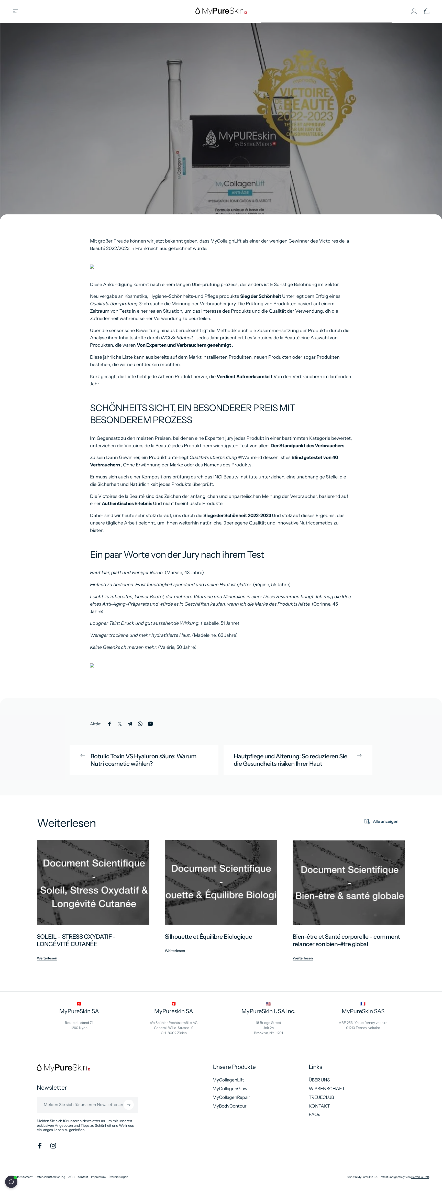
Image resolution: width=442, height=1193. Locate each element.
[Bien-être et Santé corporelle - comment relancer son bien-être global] (349, 882)
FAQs (314, 1114)
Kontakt (83, 1177)
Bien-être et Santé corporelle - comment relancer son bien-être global (346, 940)
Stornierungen (118, 1177)
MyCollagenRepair (231, 1097)
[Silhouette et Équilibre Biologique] (221, 882)
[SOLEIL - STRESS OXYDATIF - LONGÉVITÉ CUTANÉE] (93, 882)
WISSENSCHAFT (327, 1088)
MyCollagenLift (228, 1079)
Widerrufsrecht (22, 1177)
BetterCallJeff (420, 1177)
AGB (71, 1177)
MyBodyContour (230, 1106)
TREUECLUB (321, 1097)
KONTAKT (319, 1106)
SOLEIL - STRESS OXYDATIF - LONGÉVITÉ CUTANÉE (76, 940)
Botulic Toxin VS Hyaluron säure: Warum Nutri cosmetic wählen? (143, 759)
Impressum (98, 1177)
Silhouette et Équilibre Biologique (208, 936)
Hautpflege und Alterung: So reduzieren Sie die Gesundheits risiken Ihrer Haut (290, 759)
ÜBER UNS (319, 1079)
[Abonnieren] (129, 1105)
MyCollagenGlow (230, 1088)
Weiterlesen (47, 958)
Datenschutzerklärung (50, 1177)
